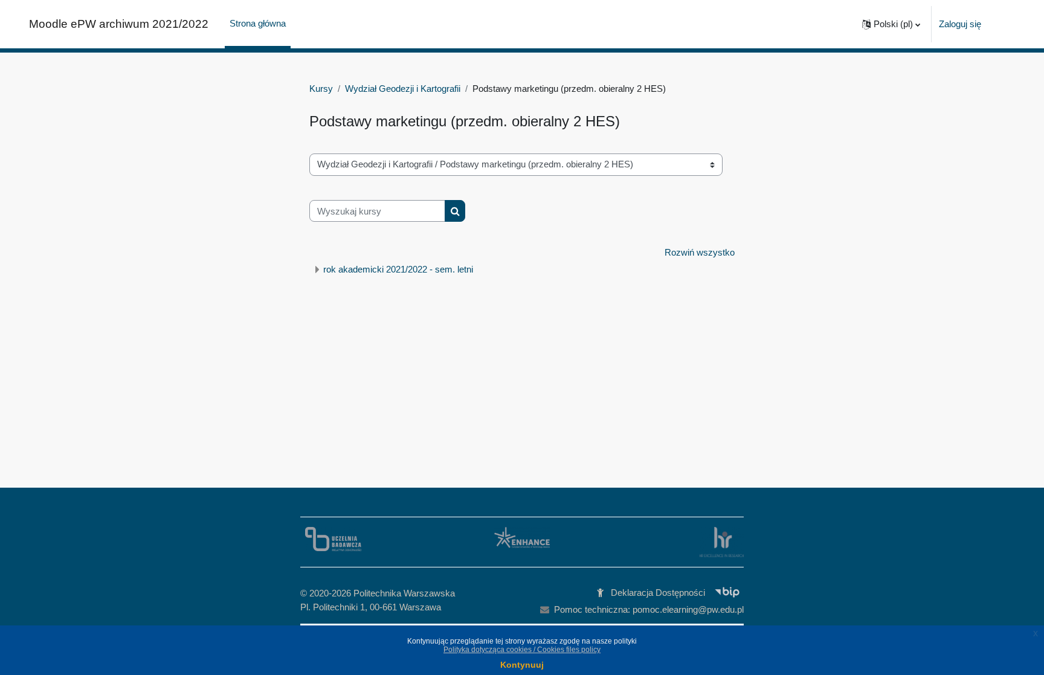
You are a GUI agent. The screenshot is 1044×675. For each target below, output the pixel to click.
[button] (891, 24)
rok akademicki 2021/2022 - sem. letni (398, 269)
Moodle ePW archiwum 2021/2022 (118, 24)
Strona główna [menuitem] (258, 23)
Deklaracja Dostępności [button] (658, 592)
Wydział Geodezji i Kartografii (402, 88)
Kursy (321, 88)
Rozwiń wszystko (700, 252)
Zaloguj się (960, 24)
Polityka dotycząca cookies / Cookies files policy (522, 649)
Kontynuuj (522, 665)
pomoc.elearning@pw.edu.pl (688, 609)
